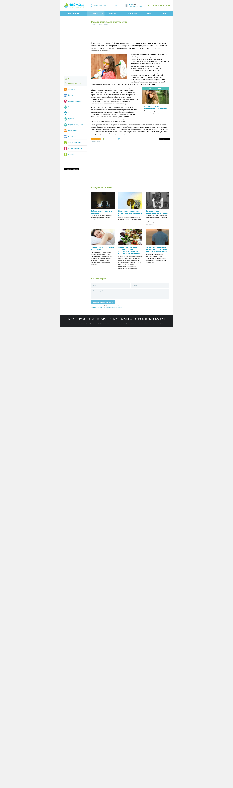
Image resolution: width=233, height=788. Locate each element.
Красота (71, 119)
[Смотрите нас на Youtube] (156, 5)
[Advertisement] (130, 34)
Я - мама (71, 154)
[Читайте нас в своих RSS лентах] (163, 5)
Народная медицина (75, 125)
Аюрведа (71, 89)
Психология (72, 131)
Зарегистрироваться (135, 6)
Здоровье (71, 113)
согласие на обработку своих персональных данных (107, 307)
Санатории (132, 14)
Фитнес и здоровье (75, 148)
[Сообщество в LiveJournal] (158, 5)
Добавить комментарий (103, 302)
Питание (81, 319)
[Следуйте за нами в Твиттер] (153, 5)
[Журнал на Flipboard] (161, 5)
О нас (91, 319)
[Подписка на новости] (166, 5)
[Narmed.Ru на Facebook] (151, 5)
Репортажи (72, 137)
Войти (131, 4)
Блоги (71, 319)
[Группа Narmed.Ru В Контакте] (148, 5)
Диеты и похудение (75, 101)
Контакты (101, 319)
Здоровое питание (75, 107)
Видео (149, 14)
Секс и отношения (74, 142)
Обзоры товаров (74, 83)
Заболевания (73, 14)
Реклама (113, 319)
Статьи (95, 14)
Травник (112, 14)
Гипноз (70, 95)
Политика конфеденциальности (150, 319)
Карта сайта (126, 319)
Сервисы (164, 14)
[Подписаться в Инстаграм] (169, 5)
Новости (71, 79)
